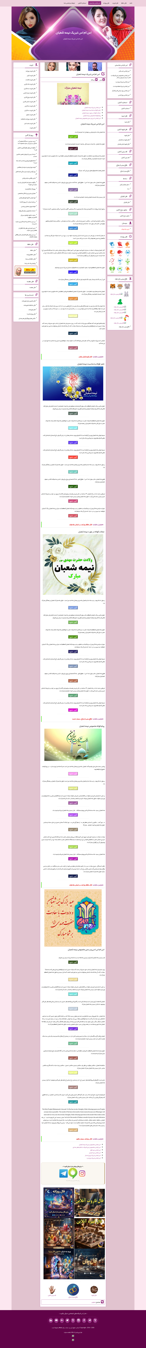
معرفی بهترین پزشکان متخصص (26, 193)
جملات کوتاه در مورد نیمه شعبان (91, 112)
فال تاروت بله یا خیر (29, 123)
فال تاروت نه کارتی (30, 105)
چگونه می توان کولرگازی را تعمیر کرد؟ (27, 148)
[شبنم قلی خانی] (52, 67)
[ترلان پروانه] (73, 67)
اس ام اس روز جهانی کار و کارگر (120, 90)
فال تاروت (115, 2)
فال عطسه (32, 287)
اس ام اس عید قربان (95, 1152)
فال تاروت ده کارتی (29, 110)
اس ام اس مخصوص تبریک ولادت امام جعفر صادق (87, 1147)
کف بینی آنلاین (125, 157)
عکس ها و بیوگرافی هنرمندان (27, 318)
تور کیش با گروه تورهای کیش (27, 197)
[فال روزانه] (59, 1203)
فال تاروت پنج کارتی (29, 97)
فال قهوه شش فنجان (123, 143)
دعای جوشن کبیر (124, 184)
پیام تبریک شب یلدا (29, 263)
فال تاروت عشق (30, 114)
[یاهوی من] (95, 1320)
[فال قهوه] (89, 1233)
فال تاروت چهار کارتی (29, 92)
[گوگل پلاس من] (62, 1320)
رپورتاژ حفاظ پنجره (30, 188)
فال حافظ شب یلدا (30, 258)
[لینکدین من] (51, 1320)
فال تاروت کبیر (31, 75)
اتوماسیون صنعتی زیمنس (28, 206)
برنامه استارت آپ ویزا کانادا (27, 201)
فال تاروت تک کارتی (29, 84)
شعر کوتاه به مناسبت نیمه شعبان (91, 110)
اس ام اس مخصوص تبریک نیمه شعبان (90, 1144)
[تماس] (73, 1320)
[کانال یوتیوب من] (56, 1320)
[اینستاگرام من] (78, 1320)
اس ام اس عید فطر (95, 1149)
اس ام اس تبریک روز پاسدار (93, 1155)
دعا (128, 188)
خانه (131, 2)
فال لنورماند (31, 309)
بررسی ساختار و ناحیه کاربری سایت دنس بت (26, 222)
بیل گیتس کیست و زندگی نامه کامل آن (26, 172)
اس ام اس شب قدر (124, 70)
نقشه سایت (67, 1332)
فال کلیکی (126, 202)
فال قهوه (126, 135)
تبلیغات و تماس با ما (69, 2)
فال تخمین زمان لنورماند (28, 300)
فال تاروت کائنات (30, 79)
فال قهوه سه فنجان (124, 139)
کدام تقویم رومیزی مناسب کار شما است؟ (26, 161)
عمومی (93, 1302)
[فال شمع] (59, 1233)
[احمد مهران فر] (95, 67)
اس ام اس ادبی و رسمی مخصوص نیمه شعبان (88, 118)
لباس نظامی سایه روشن (28, 177)
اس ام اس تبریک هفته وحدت (121, 86)
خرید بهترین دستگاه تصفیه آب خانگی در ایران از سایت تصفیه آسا (27, 142)
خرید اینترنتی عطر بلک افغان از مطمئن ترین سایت (27, 229)
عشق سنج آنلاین (124, 215)
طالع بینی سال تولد (124, 326)
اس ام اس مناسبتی (94, 2)
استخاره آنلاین (82, 2)
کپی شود (73, 136)
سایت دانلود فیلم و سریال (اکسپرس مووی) (29, 216)
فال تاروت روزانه (30, 70)
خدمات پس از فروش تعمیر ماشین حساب (26, 155)
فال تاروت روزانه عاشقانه (28, 118)
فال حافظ (123, 2)
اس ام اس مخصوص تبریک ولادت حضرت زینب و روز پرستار (121, 76)
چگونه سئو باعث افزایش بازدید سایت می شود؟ (27, 183)
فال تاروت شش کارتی (29, 101)
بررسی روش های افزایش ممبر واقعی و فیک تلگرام (26, 235)
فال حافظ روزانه (31, 254)
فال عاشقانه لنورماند (29, 305)
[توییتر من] (67, 1320)
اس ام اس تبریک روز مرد (94, 1157)
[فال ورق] (59, 1264)
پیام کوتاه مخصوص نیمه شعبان (92, 115)
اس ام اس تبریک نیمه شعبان (73, 32)
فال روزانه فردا (31, 313)
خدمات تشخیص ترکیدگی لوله (27, 210)
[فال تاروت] (89, 1203)
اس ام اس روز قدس (123, 94)
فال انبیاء (126, 121)
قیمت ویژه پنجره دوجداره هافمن (26, 167)
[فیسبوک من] (84, 1320)
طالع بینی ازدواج (124, 170)
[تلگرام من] (90, 1320)
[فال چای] (89, 1264)
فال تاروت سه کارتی (29, 88)
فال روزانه (106, 2)
